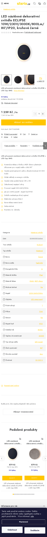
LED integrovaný (37, 299)
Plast (41, 275)
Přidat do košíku (23, 122)
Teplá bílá (39, 263)
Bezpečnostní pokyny (11, 385)
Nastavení (23, 521)
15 (33, 494)
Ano (41, 354)
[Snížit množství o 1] (35, 114)
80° (41, 348)
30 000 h (39, 360)
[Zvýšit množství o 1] (43, 114)
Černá (40, 257)
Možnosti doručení (11, 103)
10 (26, 494)
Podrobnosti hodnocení (32, 32)
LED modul (39, 342)
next (45, 458)
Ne (42, 287)
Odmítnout (12, 530)
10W (41, 311)
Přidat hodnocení (23, 412)
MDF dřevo (39, 281)
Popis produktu (10, 146)
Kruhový (40, 245)
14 (32, 494)
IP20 (41, 324)
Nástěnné (39, 251)
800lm (40, 330)
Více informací (19, 90)
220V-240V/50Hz (36, 293)
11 (28, 494)
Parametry (24, 146)
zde (32, 516)
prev (2, 458)
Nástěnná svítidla (37, 232)
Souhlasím (34, 530)
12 (29, 494)
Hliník (32, 281)
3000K (41, 336)
